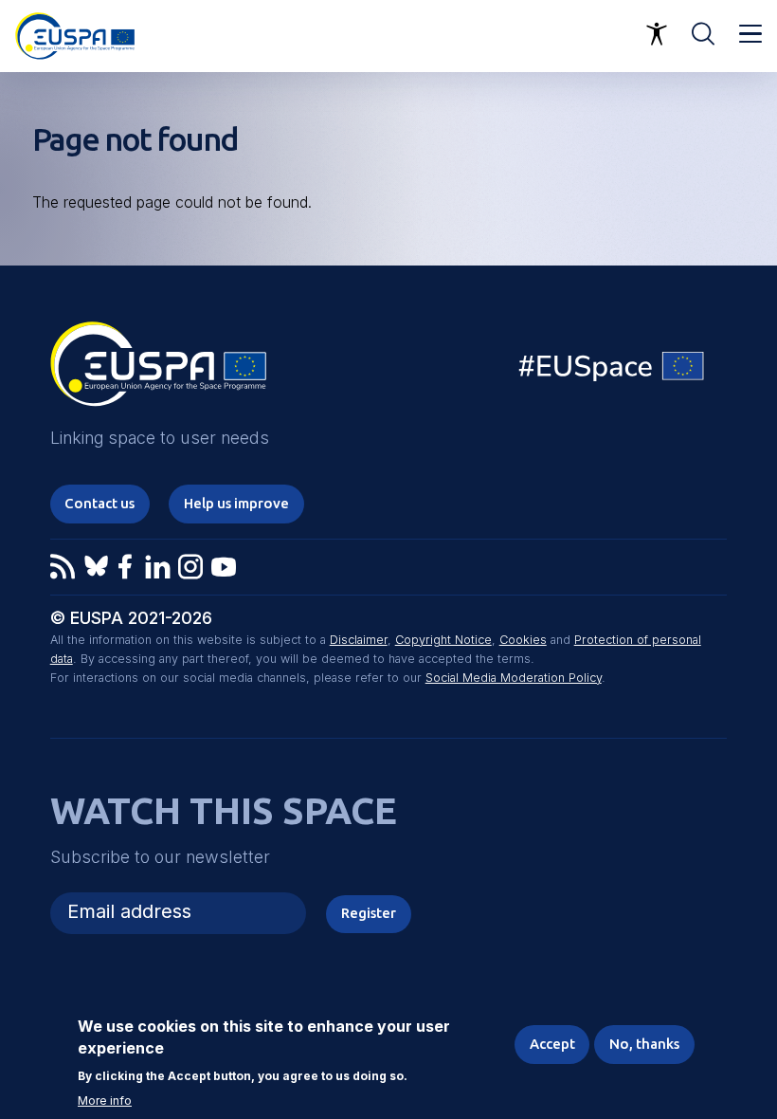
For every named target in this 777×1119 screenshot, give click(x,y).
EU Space (612, 370)
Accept (552, 1044)
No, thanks (644, 1044)
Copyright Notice (443, 640)
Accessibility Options (656, 34)
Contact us (99, 503)
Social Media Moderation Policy (513, 677)
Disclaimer (359, 640)
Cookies (523, 640)
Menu (750, 34)
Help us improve (236, 503)
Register (368, 913)
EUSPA (158, 370)
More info (105, 1101)
